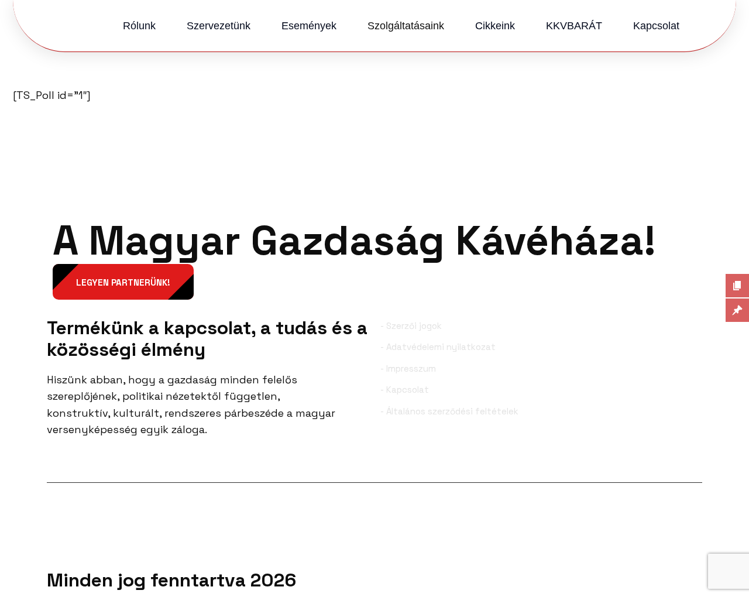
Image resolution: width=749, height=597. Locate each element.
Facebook (86, 464)
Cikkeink (495, 26)
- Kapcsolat (404, 389)
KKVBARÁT (574, 26)
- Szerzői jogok (411, 325)
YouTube (677, 464)
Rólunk (139, 26)
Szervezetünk (218, 26)
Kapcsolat (656, 26)
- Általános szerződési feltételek (449, 411)
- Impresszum (408, 368)
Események (308, 26)
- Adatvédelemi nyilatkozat (438, 346)
